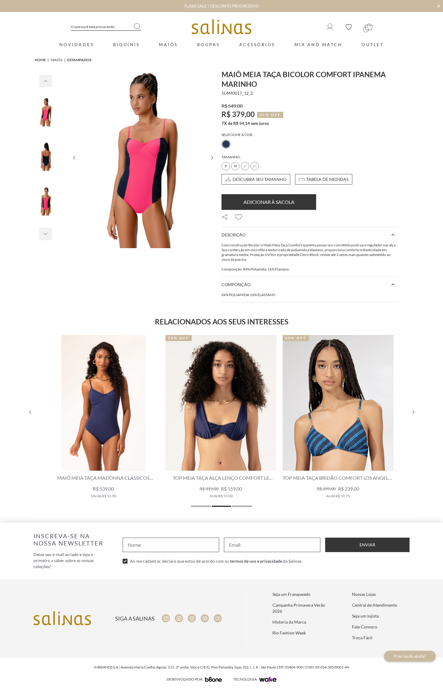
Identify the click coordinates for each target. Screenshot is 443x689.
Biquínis (126, 44)
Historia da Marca (289, 621)
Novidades (76, 44)
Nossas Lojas (364, 594)
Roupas (208, 44)
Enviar (367, 544)
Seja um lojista (365, 615)
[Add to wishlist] (238, 217)
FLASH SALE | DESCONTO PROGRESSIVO (221, 6)
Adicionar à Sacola (268, 202)
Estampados (79, 60)
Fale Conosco (364, 626)
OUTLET (373, 44)
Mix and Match (318, 44)
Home (40, 60)
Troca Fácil (362, 637)
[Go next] (212, 158)
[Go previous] (74, 158)
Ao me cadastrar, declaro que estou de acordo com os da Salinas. (216, 561)
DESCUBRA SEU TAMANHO (259, 179)
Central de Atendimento (374, 605)
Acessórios (257, 44)
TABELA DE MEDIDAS (327, 179)
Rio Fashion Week (289, 632)
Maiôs (168, 44)
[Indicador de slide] (201, 506)
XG (254, 166)
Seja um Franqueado (291, 594)
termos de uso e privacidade (256, 561)
